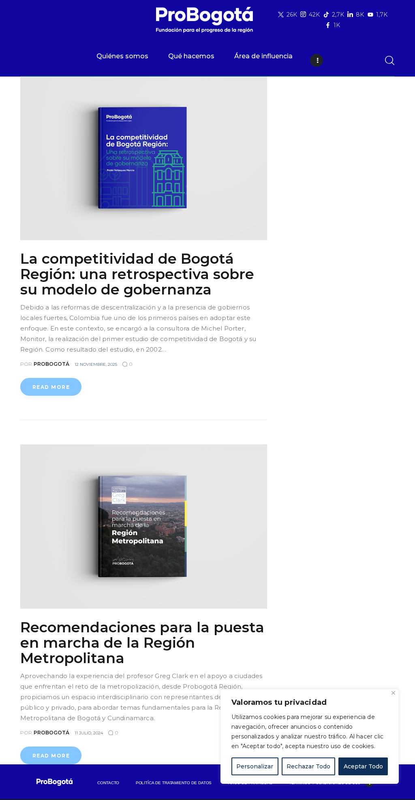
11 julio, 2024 (89, 733)
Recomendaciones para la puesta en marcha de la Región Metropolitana (142, 643)
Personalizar (254, 766)
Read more (51, 387)
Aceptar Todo (363, 766)
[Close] (393, 693)
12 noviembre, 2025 (96, 364)
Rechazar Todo (308, 766)
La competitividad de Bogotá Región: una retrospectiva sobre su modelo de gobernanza (137, 274)
